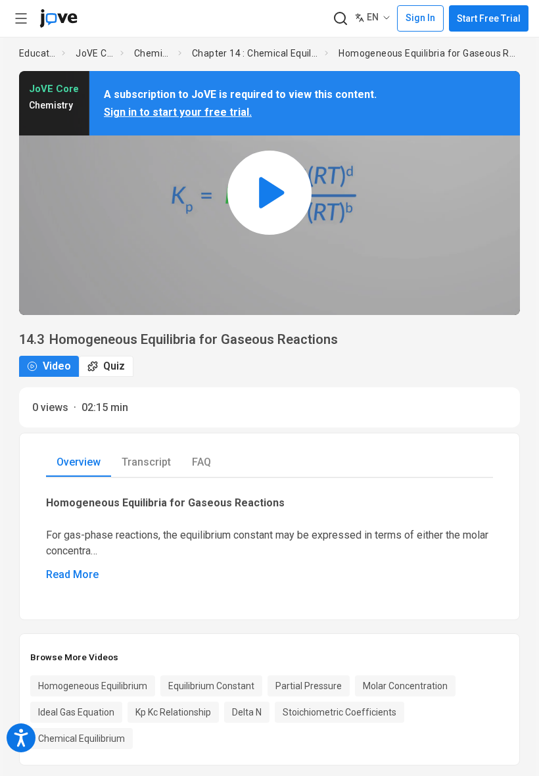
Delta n (247, 712)
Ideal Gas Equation (76, 712)
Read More (72, 574)
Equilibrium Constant (211, 686)
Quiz (114, 366)
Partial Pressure (308, 686)
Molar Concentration (405, 686)
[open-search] (340, 18)
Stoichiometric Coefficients (339, 712)
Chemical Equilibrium (81, 738)
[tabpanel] (269, 538)
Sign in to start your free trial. (178, 112)
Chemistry (153, 53)
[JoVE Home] (58, 18)
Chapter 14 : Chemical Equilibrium (255, 53)
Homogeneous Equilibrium (92, 686)
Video (57, 366)
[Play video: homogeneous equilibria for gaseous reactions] (269, 193)
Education (38, 53)
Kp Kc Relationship (173, 712)
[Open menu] (21, 18)
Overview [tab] (79, 462)
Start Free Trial (489, 18)
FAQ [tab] (201, 462)
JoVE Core (95, 53)
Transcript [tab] (146, 462)
